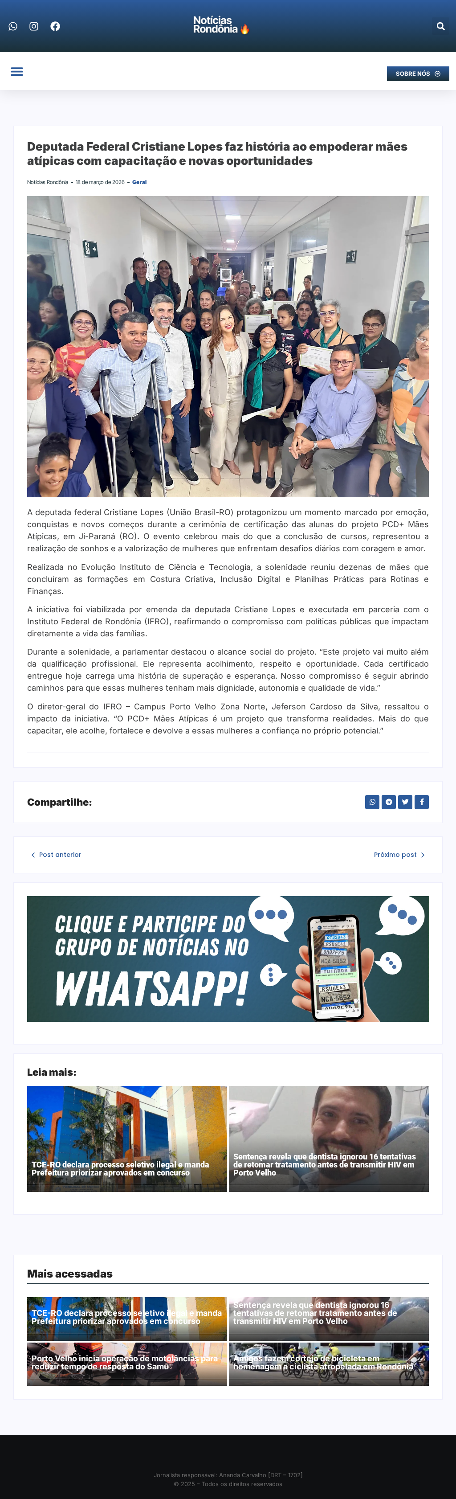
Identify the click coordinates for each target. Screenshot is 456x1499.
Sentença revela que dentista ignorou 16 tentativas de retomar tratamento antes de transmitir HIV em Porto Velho (324, 1165)
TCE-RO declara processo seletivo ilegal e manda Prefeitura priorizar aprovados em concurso (120, 1169)
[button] (440, 26)
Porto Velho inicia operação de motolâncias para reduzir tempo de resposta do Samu (125, 1363)
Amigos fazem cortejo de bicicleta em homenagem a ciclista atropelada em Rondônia (323, 1363)
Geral (139, 182)
